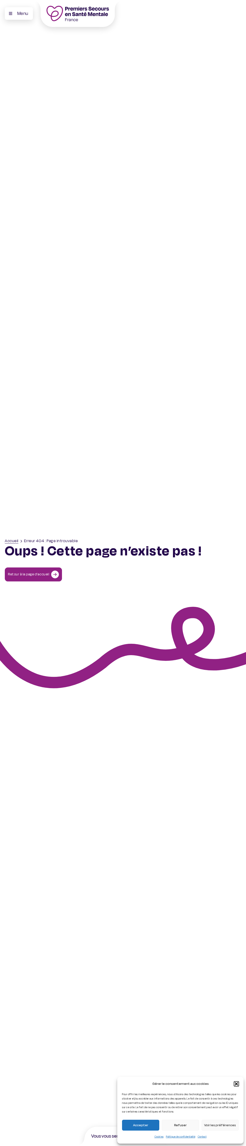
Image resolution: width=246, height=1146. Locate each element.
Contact (202, 1137)
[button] (236, 1083)
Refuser (180, 1125)
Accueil (11, 541)
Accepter (140, 1125)
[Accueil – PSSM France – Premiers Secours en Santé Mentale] (77, 13)
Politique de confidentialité (180, 1137)
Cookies (159, 1137)
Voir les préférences (220, 1125)
